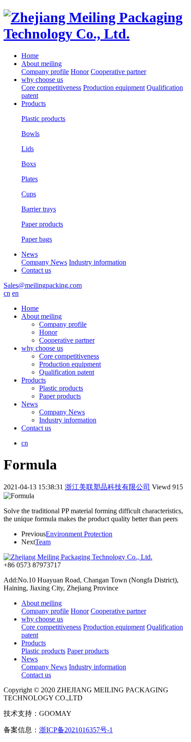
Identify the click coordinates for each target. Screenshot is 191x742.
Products (33, 103)
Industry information (97, 262)
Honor (80, 71)
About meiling (41, 63)
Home (30, 55)
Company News (44, 262)
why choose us (42, 79)
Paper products (60, 396)
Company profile (45, 71)
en (15, 293)
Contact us (36, 270)
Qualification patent (66, 372)
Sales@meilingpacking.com (43, 285)
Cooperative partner (118, 71)
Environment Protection (79, 534)
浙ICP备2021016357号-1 (76, 730)
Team (43, 542)
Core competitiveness (51, 87)
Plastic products (61, 388)
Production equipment (114, 87)
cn (7, 293)
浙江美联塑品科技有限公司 (107, 487)
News (29, 254)
